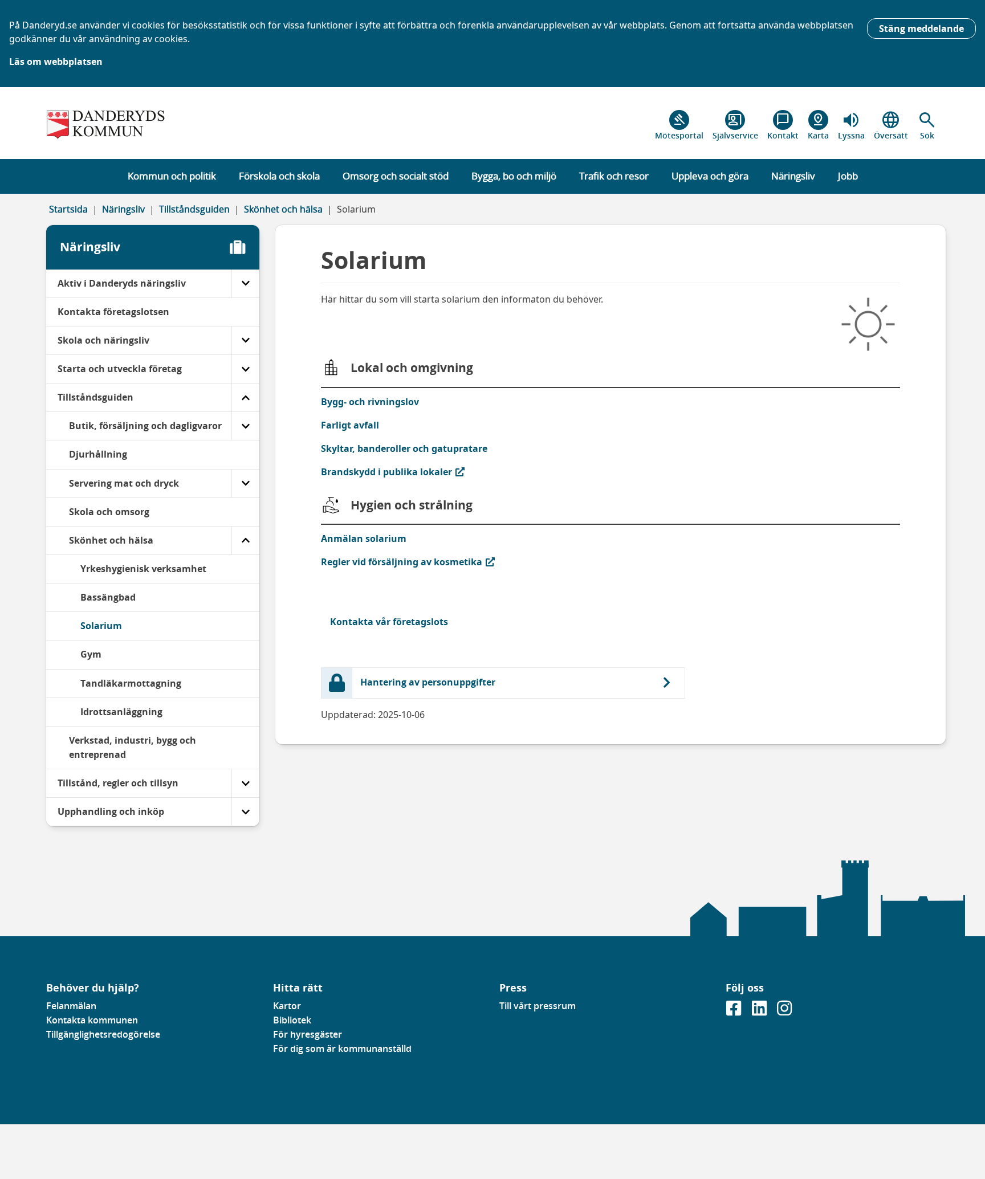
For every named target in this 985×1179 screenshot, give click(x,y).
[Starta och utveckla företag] (245, 369)
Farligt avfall (350, 425)
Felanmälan (71, 1006)
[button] (927, 125)
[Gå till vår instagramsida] (784, 1011)
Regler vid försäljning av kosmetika (401, 561)
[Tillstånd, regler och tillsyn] (245, 783)
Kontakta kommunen (92, 1020)
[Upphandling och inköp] (245, 812)
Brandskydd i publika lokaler (387, 471)
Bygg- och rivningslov (370, 401)
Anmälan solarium (363, 538)
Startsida (68, 209)
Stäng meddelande (921, 28)
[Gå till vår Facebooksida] (735, 1011)
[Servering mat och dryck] (245, 483)
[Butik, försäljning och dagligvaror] (245, 426)
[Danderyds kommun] (152, 125)
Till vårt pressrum (537, 1006)
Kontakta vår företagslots (389, 621)
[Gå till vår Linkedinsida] (760, 1011)
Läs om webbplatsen (56, 61)
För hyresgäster (307, 1034)
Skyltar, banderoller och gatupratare (404, 448)
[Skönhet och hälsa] (245, 540)
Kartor (287, 1006)
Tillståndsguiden (194, 209)
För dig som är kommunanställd (342, 1048)
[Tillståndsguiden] (245, 397)
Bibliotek (292, 1020)
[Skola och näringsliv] (245, 340)
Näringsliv (123, 209)
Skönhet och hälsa (283, 209)
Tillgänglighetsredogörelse (103, 1034)
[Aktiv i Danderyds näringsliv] (245, 283)
